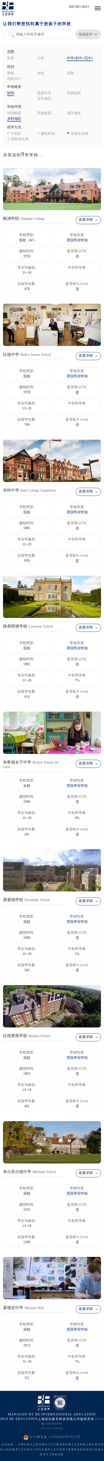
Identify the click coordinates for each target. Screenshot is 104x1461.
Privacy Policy (52, 1428)
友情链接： (8, 1444)
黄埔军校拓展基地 (80, 1449)
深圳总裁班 (43, 1449)
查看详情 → (88, 220)
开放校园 (44, 113)
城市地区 (74, 113)
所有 (10, 58)
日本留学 (27, 1449)
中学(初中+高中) (80, 58)
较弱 (10, 93)
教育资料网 (63, 1444)
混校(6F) (13, 79)
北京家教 (80, 1444)
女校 (40, 73)
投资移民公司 (45, 1444)
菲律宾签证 (25, 1444)
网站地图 (57, 1454)
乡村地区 (14, 119)
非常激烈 (44, 99)
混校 (70, 73)
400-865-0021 (79, 7)
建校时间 (48, 134)
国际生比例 (20, 139)
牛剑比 (16, 134)
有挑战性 (74, 93)
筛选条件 (86, 34)
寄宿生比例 (79, 134)
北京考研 (59, 1449)
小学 (40, 58)
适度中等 (44, 93)
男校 (10, 73)
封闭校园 (14, 113)
